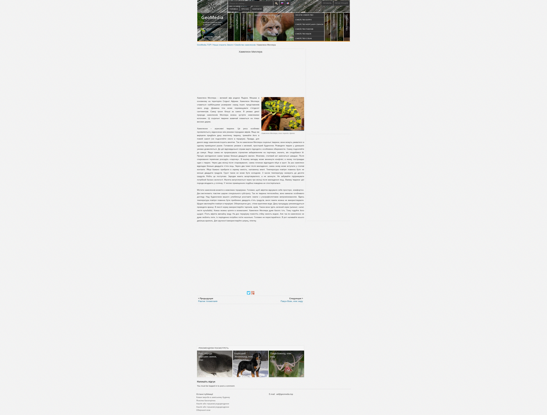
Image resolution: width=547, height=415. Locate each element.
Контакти (257, 9)
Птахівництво (340, 22)
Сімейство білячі (303, 20)
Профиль (327, 3)
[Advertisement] (250, 75)
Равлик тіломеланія (207, 301)
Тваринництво (347, 22)
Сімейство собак (303, 39)
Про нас (245, 9)
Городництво (237, 21)
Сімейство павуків (304, 29)
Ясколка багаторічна (205, 400)
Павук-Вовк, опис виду (292, 301)
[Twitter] (248, 293)
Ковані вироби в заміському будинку (213, 397)
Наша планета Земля (266, 15)
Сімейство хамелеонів (245, 45)
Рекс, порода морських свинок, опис (207, 356)
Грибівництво (243, 22)
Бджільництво (327, 22)
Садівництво (231, 21)
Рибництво (334, 20)
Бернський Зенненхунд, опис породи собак (243, 356)
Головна (234, 9)
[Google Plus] (252, 293)
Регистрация (341, 3)
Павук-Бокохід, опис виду (281, 355)
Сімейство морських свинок (309, 24)
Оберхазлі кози (203, 410)
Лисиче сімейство (304, 15)
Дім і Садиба (250, 20)
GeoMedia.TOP (204, 45)
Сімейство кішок (303, 34)
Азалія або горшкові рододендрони (212, 403)
